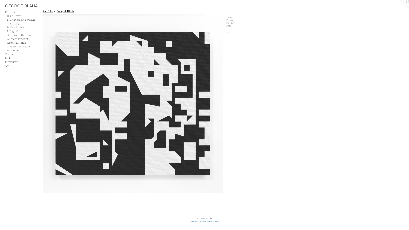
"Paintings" (14, 23)
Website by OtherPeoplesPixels (205, 221)
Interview (11, 61)
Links (8, 58)
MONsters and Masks (21, 19)
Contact (10, 54)
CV (7, 65)
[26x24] (133, 103)
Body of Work (16, 27)
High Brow (14, 15)
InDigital (12, 31)
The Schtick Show (19, 46)
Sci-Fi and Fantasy (19, 35)
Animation (14, 50)
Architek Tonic (16, 42)
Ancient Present (17, 38)
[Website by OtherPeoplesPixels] (402, 6)
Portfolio (10, 12)
